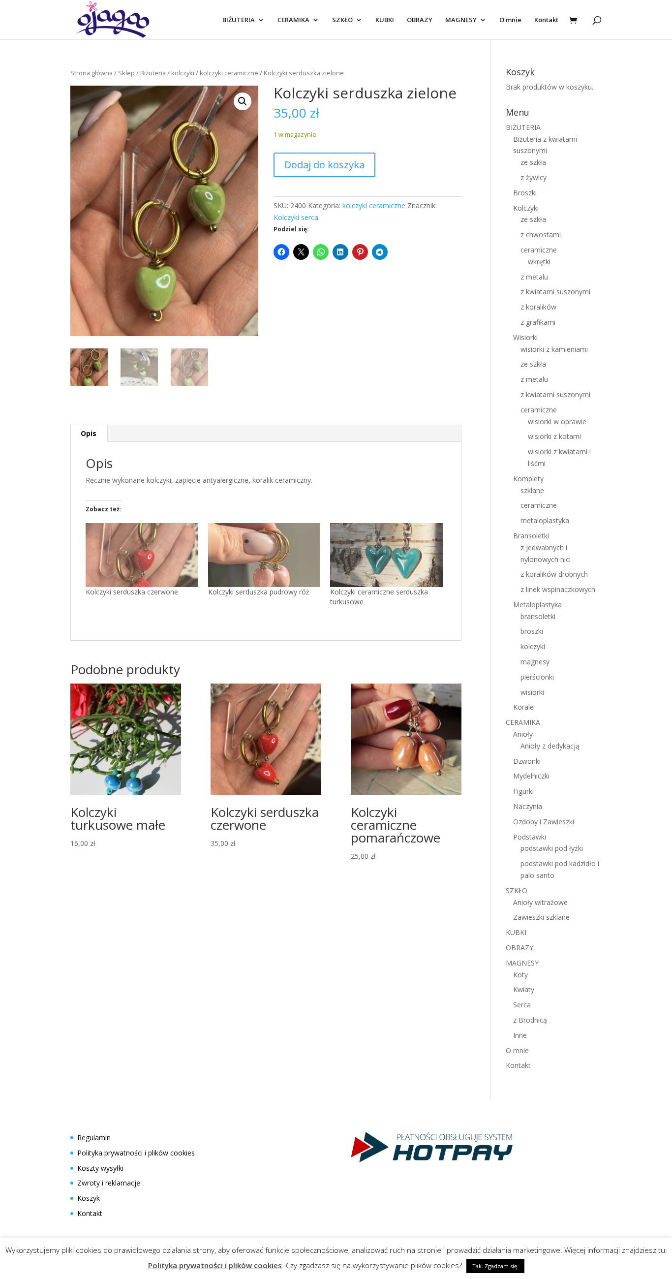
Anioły (523, 734)
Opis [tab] (88, 433)
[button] (242, 101)
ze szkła (533, 162)
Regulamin (94, 1137)
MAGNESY (461, 20)
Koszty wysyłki (100, 1168)
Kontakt (546, 20)
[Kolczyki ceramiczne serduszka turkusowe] (386, 555)
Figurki (523, 791)
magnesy (535, 661)
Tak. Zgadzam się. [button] (495, 1266)
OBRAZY (419, 20)
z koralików (538, 307)
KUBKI (384, 20)
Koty (520, 974)
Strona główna (91, 72)
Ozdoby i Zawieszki (543, 821)
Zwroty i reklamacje (108, 1182)
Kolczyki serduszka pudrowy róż (258, 591)
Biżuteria (153, 72)
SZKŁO (342, 20)
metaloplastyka (544, 520)
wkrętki (539, 261)
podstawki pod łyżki (551, 848)
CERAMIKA (293, 20)
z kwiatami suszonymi (555, 291)
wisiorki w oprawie (557, 421)
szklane (532, 490)
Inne (520, 1035)
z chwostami (540, 234)
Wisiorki (525, 337)
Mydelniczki (531, 775)
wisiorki (532, 692)
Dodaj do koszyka (324, 164)
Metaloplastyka (537, 604)
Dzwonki (527, 761)
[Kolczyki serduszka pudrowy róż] (264, 555)
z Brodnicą (530, 1020)
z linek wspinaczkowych (557, 589)
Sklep (126, 72)
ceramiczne (538, 249)
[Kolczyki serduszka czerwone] (142, 555)
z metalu (534, 276)
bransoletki (537, 616)
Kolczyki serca (296, 217)
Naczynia (527, 806)
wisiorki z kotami (554, 436)
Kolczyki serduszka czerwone (132, 591)
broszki (531, 631)
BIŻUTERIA (238, 20)
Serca (522, 1004)
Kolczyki (526, 208)
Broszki (525, 192)
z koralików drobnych (554, 574)
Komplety (528, 478)
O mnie (510, 20)
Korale (523, 707)
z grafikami (537, 322)
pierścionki (537, 677)
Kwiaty (523, 989)
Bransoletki (531, 535)
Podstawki (529, 837)
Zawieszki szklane (541, 917)
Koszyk (88, 1198)
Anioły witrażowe (540, 902)
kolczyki (182, 72)
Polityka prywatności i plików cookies (136, 1152)
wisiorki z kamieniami (554, 349)
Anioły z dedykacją (550, 745)
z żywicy (533, 177)
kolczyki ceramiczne (229, 72)
